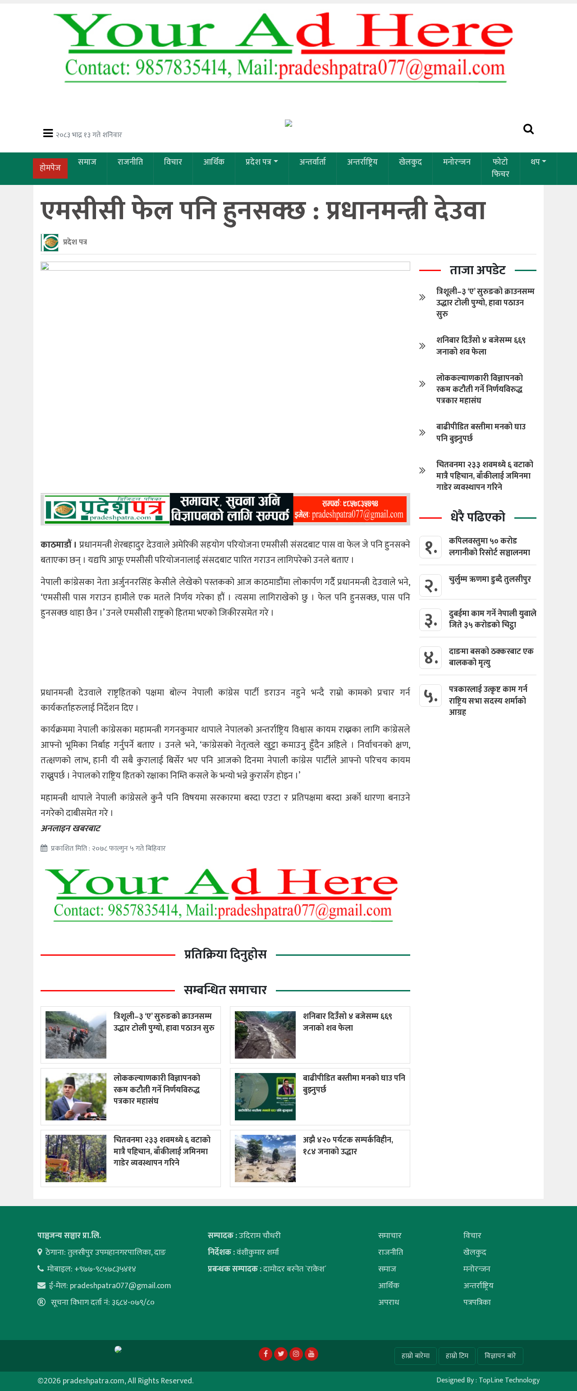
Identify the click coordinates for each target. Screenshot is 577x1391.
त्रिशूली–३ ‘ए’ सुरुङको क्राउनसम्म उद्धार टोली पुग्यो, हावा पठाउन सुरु (164, 1022)
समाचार (390, 1236)
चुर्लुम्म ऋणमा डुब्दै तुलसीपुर (490, 579)
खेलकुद (410, 162)
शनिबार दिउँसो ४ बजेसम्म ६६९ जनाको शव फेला (347, 1022)
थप (535, 162)
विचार (173, 162)
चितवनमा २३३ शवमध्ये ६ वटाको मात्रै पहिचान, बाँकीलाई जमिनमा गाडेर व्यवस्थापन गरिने (162, 1151)
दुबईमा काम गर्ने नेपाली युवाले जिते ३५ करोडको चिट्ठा (492, 619)
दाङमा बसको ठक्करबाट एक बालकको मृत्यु (491, 657)
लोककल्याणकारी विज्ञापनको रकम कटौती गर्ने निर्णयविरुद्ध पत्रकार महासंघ (157, 1090)
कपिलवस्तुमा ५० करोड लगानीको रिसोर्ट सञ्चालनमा (489, 546)
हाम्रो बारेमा (416, 1356)
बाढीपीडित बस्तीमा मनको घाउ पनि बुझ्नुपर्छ (354, 1084)
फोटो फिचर (500, 168)
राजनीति (130, 162)
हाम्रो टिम (457, 1356)
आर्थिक (213, 162)
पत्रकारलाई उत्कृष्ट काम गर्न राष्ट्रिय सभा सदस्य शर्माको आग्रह (488, 701)
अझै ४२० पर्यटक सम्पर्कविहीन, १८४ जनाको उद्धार (348, 1145)
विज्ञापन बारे (500, 1356)
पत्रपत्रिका (477, 1302)
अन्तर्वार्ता (312, 162)
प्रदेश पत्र (258, 162)
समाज (87, 162)
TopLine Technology (509, 1380)
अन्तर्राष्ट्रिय (362, 162)
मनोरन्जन (457, 162)
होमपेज (50, 168)
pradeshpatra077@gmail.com (120, 1286)
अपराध (388, 1302)
